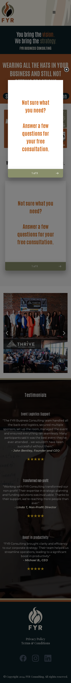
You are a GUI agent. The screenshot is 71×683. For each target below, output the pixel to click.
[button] (57, 173)
